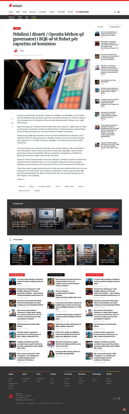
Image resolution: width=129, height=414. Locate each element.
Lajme (11, 12)
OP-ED (70, 12)
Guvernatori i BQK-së (44, 186)
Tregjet (80, 383)
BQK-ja (32, 186)
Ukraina (33, 17)
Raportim (37, 190)
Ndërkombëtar (26, 378)
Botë (26, 17)
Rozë (25, 12)
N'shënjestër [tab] (114, 27)
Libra (51, 381)
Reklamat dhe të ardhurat (46, 403)
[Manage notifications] (124, 409)
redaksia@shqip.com (21, 398)
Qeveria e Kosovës (24, 190)
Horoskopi (67, 378)
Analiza (108, 378)
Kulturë (51, 12)
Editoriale (109, 381)
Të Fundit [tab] (100, 27)
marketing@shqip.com (28, 400)
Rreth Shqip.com (20, 403)
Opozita (81, 186)
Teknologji (61, 12)
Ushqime (66, 386)
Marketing (81, 381)
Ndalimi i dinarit (69, 186)
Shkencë (95, 381)
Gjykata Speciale (13, 383)
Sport (18, 12)
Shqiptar (25, 381)
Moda (66, 381)
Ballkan (20, 17)
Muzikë (52, 383)
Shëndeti (66, 383)
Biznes (80, 378)
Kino (51, 378)
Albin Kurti (22, 186)
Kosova (58, 186)
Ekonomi (33, 12)
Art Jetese (42, 12)
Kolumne (108, 383)
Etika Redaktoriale (32, 403)
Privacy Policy (58, 403)
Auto (94, 378)
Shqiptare (12, 17)
